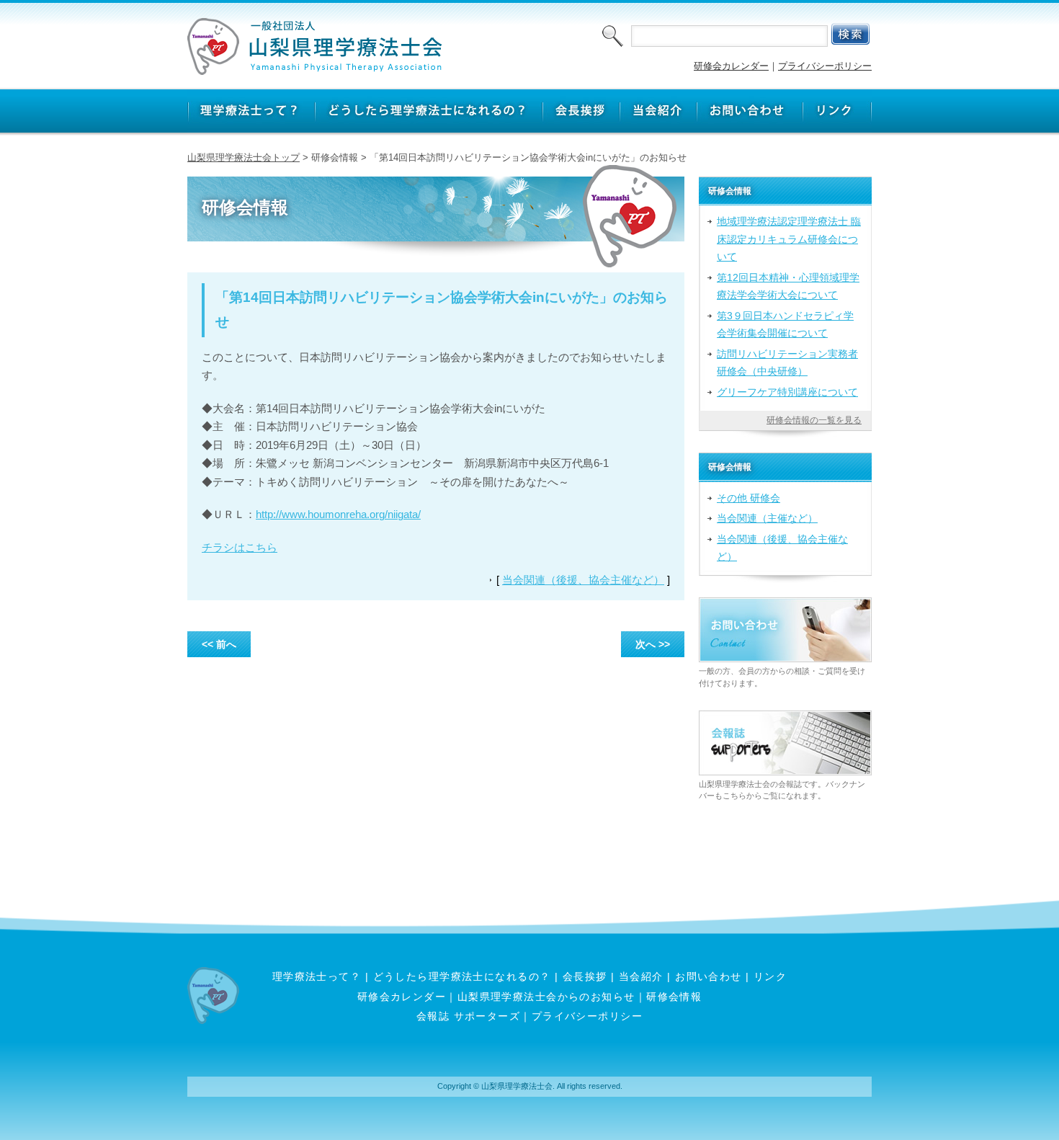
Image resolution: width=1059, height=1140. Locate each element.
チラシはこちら (239, 547)
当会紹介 (641, 976)
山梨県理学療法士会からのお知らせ (546, 996)
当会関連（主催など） (767, 518)
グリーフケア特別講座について (787, 392)
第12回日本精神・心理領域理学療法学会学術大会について (788, 286)
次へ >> (652, 644)
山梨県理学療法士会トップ (243, 157)
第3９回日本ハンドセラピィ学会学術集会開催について (785, 324)
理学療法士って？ (317, 976)
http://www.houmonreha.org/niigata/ (338, 514)
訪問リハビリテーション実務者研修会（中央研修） (787, 362)
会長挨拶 (585, 976)
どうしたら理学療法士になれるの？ (462, 976)
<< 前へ (219, 644)
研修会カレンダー (731, 66)
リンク (770, 976)
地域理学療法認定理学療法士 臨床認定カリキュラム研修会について (789, 238)
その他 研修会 (748, 498)
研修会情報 (674, 996)
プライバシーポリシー (825, 66)
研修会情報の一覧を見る (814, 420)
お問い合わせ (708, 976)
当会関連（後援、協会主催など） (583, 580)
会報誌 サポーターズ (468, 1016)
